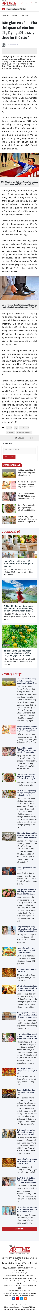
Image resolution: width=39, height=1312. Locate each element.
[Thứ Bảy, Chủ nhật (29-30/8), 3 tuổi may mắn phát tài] (9, 1072)
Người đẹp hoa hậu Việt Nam (15, 9)
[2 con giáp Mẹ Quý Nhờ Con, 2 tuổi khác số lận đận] (9, 1093)
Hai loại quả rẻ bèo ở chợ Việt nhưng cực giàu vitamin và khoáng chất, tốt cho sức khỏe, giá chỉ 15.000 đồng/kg (27, 683)
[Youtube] (17, 1298)
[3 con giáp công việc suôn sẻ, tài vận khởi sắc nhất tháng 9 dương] (9, 1162)
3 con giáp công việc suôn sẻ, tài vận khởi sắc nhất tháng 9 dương (27, 1161)
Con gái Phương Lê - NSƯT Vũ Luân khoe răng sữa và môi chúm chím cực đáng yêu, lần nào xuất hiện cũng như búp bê (27, 752)
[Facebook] (13, 1298)
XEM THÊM (19, 1229)
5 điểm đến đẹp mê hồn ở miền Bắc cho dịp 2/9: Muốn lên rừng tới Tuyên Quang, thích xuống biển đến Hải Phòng (18, 608)
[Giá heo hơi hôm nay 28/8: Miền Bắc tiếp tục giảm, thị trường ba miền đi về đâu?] (9, 836)
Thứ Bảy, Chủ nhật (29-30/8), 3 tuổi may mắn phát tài (27, 1071)
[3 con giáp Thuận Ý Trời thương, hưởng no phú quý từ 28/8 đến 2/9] (9, 951)
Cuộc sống (6, 555)
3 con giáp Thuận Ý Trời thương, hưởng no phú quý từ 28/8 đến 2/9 (26, 950)
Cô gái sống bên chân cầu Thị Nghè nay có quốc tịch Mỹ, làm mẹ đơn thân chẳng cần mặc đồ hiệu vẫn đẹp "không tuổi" (27, 1211)
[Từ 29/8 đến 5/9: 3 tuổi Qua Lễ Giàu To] (9, 972)
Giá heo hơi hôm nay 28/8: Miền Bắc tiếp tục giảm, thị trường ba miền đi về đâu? (27, 835)
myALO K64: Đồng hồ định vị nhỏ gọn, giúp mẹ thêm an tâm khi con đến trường (27, 1036)
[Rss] (25, 1298)
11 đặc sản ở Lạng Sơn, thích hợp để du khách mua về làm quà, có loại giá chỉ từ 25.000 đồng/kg (17, 653)
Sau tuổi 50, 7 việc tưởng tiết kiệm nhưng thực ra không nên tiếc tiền (18, 563)
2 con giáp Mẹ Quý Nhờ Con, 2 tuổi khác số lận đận (26, 1092)
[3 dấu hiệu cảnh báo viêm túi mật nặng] (9, 871)
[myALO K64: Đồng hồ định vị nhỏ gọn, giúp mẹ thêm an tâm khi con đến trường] (9, 1037)
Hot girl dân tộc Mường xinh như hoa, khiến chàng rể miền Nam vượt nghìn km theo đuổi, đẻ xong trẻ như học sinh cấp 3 (27, 931)
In (32, 438)
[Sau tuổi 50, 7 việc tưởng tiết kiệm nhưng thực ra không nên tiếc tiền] (19, 546)
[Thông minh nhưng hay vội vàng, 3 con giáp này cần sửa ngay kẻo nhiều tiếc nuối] (9, 1133)
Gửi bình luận (9, 457)
